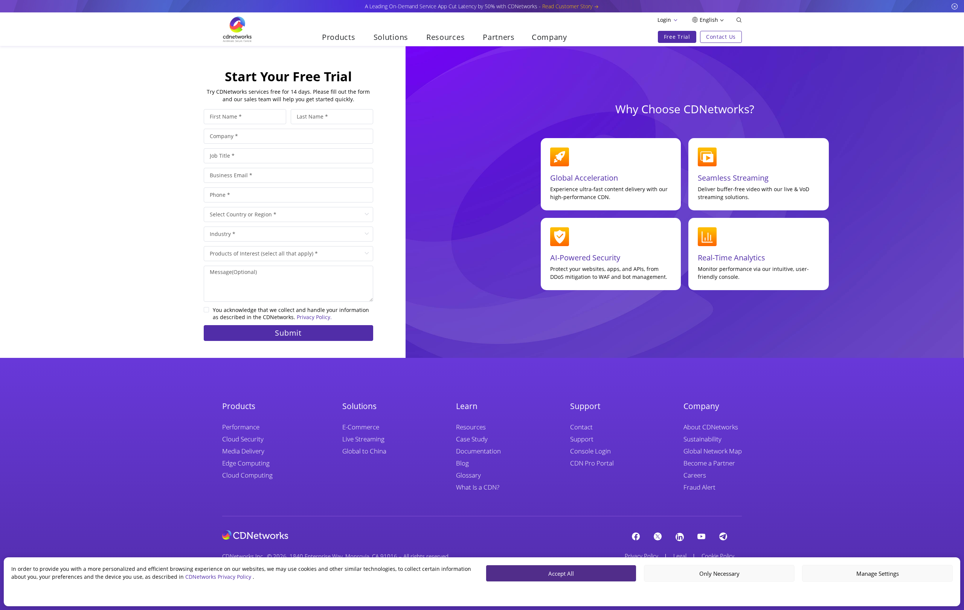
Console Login (590, 451)
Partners (499, 37)
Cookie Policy (718, 556)
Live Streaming (363, 439)
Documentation (478, 451)
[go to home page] (237, 29)
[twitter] (658, 536)
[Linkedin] (680, 536)
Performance (240, 427)
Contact (581, 427)
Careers (694, 475)
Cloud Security (243, 439)
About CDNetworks (710, 427)
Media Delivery (243, 451)
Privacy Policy (641, 556)
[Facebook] (636, 536)
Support (581, 439)
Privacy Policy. (314, 317)
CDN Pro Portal (592, 463)
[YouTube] (701, 536)
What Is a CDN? (477, 487)
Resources (471, 427)
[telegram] (723, 536)
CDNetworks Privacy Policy (219, 576)
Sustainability (702, 439)
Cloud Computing (247, 475)
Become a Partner (709, 463)
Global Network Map (712, 451)
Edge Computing (246, 463)
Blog (462, 463)
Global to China (364, 451)
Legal (679, 556)
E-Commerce (360, 427)
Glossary (468, 475)
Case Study (472, 439)
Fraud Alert (699, 487)
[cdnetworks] (255, 534)
